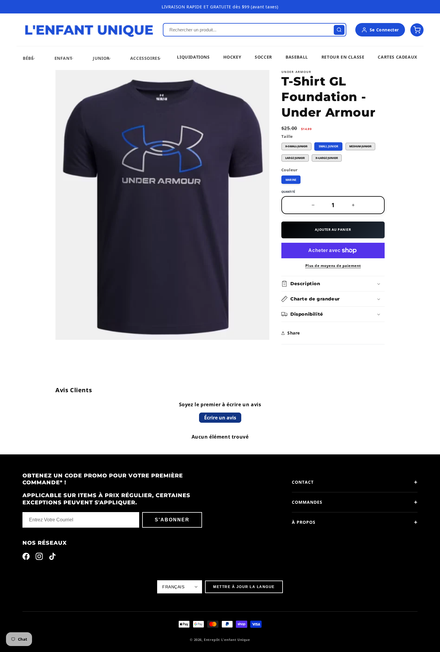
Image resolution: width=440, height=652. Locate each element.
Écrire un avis (220, 417)
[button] (28, 58)
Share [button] (293, 333)
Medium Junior (362, 147)
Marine (291, 180)
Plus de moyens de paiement (333, 265)
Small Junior (328, 146)
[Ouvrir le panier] (417, 29)
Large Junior (297, 159)
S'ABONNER (172, 519)
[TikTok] (52, 558)
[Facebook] (26, 558)
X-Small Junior (298, 147)
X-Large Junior (328, 159)
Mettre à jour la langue (244, 587)
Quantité (288, 192)
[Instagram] (39, 558)
